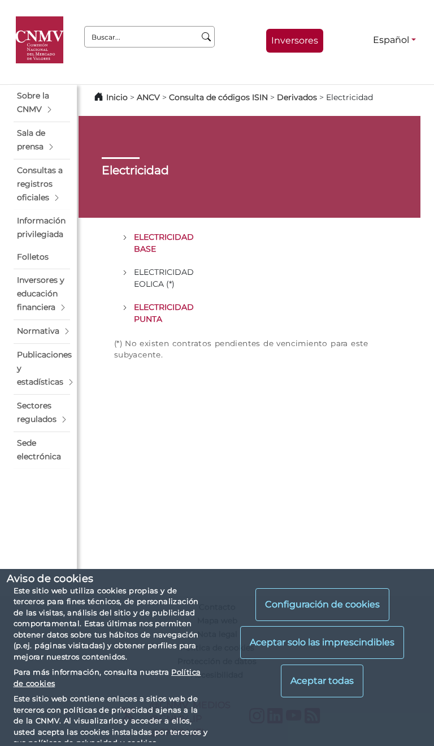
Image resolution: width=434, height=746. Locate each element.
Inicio (117, 97)
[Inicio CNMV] (41, 40)
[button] (42, 103)
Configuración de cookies (322, 604)
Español (391, 40)
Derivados (297, 97)
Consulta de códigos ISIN (218, 97)
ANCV (148, 97)
